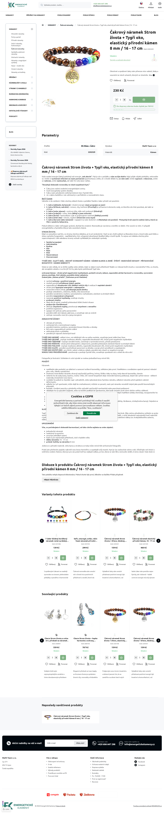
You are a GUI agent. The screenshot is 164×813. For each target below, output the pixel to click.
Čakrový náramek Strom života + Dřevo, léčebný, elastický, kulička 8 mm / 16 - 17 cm (115, 540)
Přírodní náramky (17, 40)
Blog (11, 132)
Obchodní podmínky (99, 761)
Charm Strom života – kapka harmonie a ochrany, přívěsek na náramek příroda (85, 639)
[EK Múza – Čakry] (154, 57)
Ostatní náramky (17, 69)
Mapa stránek (60, 806)
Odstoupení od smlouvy (56, 761)
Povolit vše (91, 413)
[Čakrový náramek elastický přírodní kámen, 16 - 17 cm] (144, 514)
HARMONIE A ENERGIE (17, 99)
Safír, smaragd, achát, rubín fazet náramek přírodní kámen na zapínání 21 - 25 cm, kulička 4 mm (85, 540)
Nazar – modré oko (17, 66)
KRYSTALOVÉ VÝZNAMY (18, 111)
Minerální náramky (17, 34)
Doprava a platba (98, 767)
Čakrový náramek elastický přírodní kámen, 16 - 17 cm (143, 540)
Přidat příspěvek (51, 480)
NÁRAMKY (52, 25)
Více (150, 75)
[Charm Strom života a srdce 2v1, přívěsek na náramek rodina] (56, 614)
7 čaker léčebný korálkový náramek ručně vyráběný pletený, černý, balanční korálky (56, 540)
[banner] (17, 5)
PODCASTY (13, 116)
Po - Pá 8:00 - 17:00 (98, 776)
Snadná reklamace (54, 767)
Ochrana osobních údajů (100, 764)
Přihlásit (80, 743)
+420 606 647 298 (100, 3)
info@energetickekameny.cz (102, 6)
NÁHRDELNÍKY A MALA (18, 83)
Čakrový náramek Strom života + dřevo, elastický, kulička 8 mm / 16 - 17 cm (114, 639)
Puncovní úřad (53, 776)
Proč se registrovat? (99, 779)
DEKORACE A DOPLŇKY (18, 105)
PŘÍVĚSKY (13, 77)
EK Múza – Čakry (88, 146)
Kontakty (95, 773)
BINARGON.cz (157, 806)
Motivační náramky (18, 57)
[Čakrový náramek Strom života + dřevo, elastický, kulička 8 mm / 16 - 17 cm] (114, 614)
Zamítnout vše (72, 413)
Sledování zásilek (98, 770)
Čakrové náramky (66, 25)
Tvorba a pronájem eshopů (142, 806)
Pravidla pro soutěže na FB (57, 773)
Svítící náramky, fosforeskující (16, 44)
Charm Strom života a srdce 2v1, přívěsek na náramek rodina (56, 639)
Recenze (95, 782)
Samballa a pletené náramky (18, 53)
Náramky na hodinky (18, 72)
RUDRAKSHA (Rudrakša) (19, 94)
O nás (50, 764)
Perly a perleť (16, 37)
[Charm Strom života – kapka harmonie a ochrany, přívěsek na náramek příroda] (85, 614)
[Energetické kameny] (43, 25)
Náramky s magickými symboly (18, 61)
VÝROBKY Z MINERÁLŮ (17, 88)
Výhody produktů (54, 770)
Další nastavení (82, 418)
